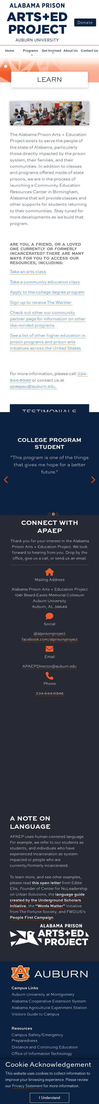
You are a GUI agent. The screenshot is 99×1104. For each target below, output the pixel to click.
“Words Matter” (50, 905)
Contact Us (89, 50)
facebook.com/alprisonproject (50, 639)
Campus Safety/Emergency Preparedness (37, 1037)
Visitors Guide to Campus (35, 1014)
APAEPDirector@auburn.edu (49, 666)
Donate (85, 22)
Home (9, 50)
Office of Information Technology (42, 1053)
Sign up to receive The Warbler (41, 302)
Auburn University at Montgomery (43, 994)
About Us (70, 50)
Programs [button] (30, 50)
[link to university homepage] (49, 972)
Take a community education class (45, 282)
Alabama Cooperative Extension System (49, 1001)
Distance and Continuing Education (45, 1047)
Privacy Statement (27, 1085)
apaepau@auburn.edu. (33, 386)
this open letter (46, 882)
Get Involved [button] (51, 50)
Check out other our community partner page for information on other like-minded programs (48, 318)
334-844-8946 (49, 693)
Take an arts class (28, 271)
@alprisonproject (49, 633)
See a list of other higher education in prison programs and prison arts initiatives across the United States (47, 341)
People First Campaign (31, 917)
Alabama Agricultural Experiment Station (49, 1007)
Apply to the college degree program (47, 292)
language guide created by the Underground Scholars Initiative (47, 900)
